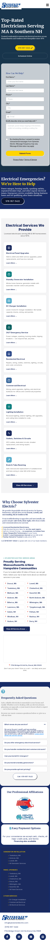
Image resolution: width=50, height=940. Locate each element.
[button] (47, 5)
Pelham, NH (34, 612)
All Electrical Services (17, 905)
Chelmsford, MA (36, 588)
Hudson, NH (12, 621)
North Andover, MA (37, 598)
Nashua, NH (34, 617)
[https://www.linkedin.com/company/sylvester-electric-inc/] (31, 937)
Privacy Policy (18, 160)
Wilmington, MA (35, 602)
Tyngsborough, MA (37, 607)
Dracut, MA (11, 583)
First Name (10, 77)
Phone (9, 95)
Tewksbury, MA (13, 588)
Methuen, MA (12, 593)
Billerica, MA (12, 602)
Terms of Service (30, 160)
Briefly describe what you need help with (21, 121)
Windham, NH (12, 617)
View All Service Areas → (16, 629)
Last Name (10, 86)
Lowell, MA (33, 583)
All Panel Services (15, 889)
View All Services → (25, 485)
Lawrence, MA (13, 607)
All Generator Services (17, 863)
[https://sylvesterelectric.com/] (11, 5)
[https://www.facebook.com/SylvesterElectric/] (7, 937)
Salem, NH (11, 612)
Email (8, 112)
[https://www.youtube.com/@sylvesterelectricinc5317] (43, 937)
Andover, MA (12, 598)
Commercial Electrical (17, 902)
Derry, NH (33, 621)
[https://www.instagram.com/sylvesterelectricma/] (19, 937)
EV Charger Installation (17, 899)
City (8, 103)
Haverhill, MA (34, 593)
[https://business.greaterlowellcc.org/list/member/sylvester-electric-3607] (25, 817)
